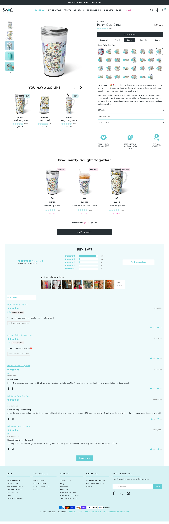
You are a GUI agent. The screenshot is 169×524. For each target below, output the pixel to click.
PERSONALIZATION (15, 486)
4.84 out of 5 (37, 261)
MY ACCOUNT (39, 480)
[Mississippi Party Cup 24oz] (109, 68)
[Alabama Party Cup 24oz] (109, 51)
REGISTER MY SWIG (41, 486)
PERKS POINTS (39, 484)
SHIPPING (64, 486)
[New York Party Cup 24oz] (142, 68)
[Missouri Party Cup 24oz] (117, 68)
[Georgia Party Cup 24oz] (151, 51)
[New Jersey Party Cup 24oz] (134, 68)
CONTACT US (65, 480)
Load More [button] (84, 458)
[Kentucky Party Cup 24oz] (126, 60)
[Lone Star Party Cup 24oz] (100, 51)
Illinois (20, 118)
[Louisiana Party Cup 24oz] (134, 60)
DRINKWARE (12, 484)
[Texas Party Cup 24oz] (134, 77)
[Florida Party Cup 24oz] (142, 51)
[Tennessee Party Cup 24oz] (126, 77)
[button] (103, 29)
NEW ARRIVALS (13, 480)
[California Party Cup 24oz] (134, 51)
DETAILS (102, 110)
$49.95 (69, 127)
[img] (13, 308)
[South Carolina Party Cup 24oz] (117, 77)
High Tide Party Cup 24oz (18, 304)
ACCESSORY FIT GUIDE (69, 495)
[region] (44, 115)
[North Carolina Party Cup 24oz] (151, 68)
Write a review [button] (138, 262)
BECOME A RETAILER (95, 484)
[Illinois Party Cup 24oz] (159, 51)
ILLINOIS (44, 118)
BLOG (35, 489)
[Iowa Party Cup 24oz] (109, 60)
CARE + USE (103, 123)
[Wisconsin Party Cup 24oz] (151, 77)
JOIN (157, 486)
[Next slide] (81, 87)
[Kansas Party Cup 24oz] (117, 60)
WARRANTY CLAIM (68, 492)
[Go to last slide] (74, 87)
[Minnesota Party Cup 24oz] (100, 68)
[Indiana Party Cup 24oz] (100, 60)
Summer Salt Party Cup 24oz (19, 335)
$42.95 (20, 127)
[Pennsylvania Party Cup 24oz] (109, 77)
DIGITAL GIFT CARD (15, 498)
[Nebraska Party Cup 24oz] (126, 68)
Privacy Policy (76, 512)
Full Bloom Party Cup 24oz (18, 366)
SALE (9, 495)
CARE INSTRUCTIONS (69, 498)
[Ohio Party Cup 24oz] (159, 68)
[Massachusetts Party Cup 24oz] (151, 60)
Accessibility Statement (118, 512)
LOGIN (89, 486)
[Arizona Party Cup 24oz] (117, 51)
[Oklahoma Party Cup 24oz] (100, 77)
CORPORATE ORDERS (95, 480)
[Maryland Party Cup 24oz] (142, 60)
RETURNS (64, 489)
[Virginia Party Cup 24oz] (142, 77)
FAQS (62, 484)
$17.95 (44, 127)
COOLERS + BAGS (14, 489)
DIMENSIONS (104, 116)
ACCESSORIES (13, 492)
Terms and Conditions (95, 512)
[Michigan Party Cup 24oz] (159, 60)
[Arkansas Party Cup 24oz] (126, 51)
